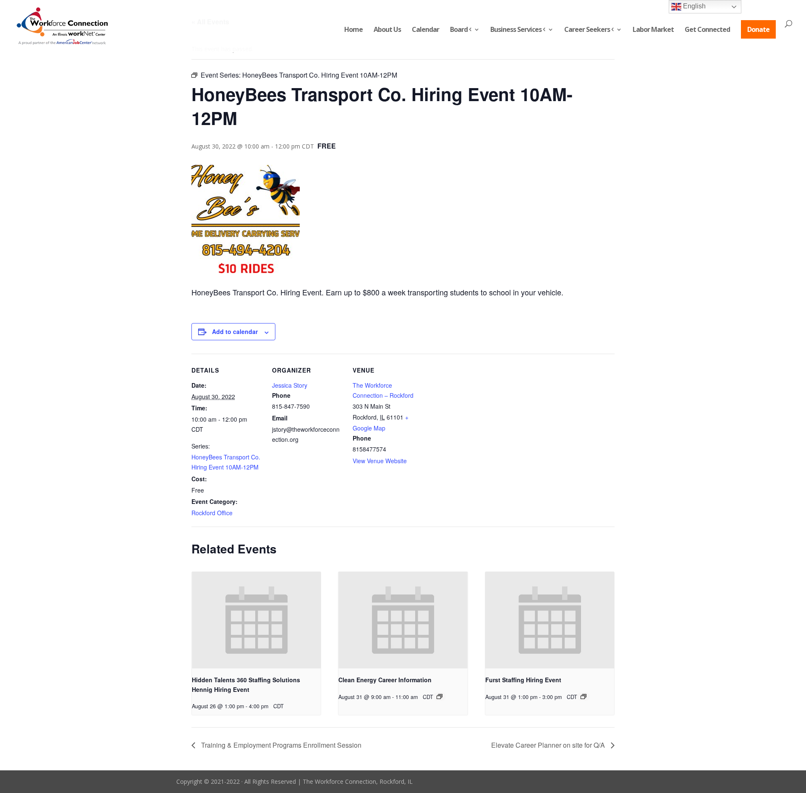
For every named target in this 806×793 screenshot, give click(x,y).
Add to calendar (235, 331)
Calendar (425, 30)
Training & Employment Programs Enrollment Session (280, 745)
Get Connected (707, 30)
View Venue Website (380, 460)
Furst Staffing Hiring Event (523, 680)
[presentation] (256, 620)
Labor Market (653, 30)
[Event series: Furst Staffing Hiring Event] (583, 696)
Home (353, 30)
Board (459, 30)
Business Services (516, 30)
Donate (758, 29)
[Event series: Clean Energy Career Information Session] (439, 696)
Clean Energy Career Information (385, 680)
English (693, 6)
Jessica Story (289, 385)
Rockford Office (212, 513)
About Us (387, 30)
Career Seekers (587, 30)
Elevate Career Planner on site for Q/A (549, 745)
